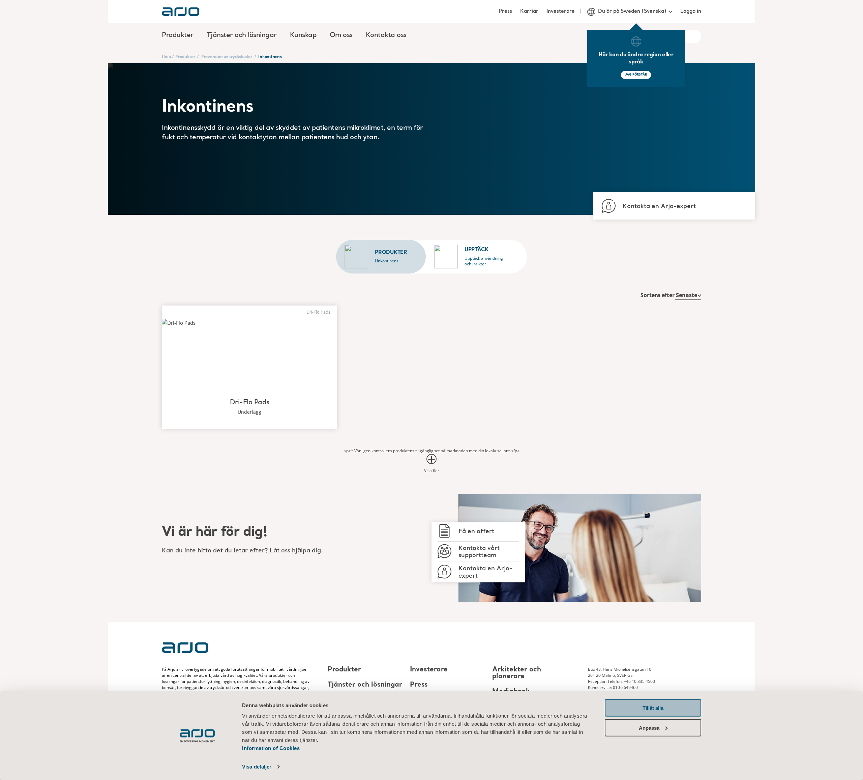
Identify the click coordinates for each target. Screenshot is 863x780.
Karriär (529, 11)
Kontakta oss (386, 35)
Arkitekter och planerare (516, 673)
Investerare (560, 11)
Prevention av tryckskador (226, 56)
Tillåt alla (653, 708)
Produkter (185, 56)
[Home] (180, 11)
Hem (166, 56)
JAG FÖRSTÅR (636, 74)
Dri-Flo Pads (249, 403)
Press (505, 11)
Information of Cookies (271, 748)
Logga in (690, 11)
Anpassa (649, 727)
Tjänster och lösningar (365, 685)
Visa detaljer (256, 767)
